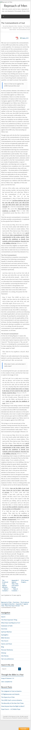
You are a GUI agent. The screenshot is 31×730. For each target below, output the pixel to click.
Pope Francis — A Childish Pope (10, 709)
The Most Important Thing (9, 620)
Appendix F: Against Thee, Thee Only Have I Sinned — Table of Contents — (15, 585)
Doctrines (20, 26)
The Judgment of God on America (11, 691)
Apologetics (4, 635)
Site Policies (5, 656)
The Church (4, 641)
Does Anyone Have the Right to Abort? (13, 706)
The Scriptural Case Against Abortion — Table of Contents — (5, 585)
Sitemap (3, 653)
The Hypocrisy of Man (8, 697)
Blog (2, 647)
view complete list (6, 681)
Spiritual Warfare (6, 632)
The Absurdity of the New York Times (12, 703)
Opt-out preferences (7, 659)
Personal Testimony (7, 650)
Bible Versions (5, 638)
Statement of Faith (6, 626)
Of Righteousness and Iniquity (10, 694)
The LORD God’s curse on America (11, 700)
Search (3, 617)
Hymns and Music (6, 644)
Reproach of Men (15, 5)
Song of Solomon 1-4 (7, 678)
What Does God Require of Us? (10, 623)
